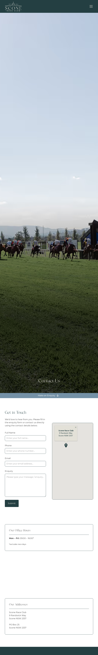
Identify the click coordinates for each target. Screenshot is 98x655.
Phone (8, 445)
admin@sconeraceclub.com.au (27, 577)
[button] (90, 6)
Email (8, 458)
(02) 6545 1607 (19, 573)
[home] (14, 6)
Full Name (10, 433)
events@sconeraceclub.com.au (27, 587)
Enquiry (9, 471)
